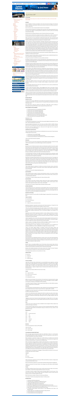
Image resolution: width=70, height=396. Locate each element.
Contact (40, 3)
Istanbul (15, 47)
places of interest (18, 43)
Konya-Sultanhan (16, 63)
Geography (14, 23)
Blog (15, 10)
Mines (49, 18)
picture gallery (18, 83)
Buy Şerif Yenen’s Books (18, 92)
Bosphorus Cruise (16, 49)
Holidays (15, 35)
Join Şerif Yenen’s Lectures (18, 90)
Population (14, 24)
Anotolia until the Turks (17, 20)
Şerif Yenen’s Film (35, 3)
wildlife (29, 19)
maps (18, 79)
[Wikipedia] (57, 4)
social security (52, 18)
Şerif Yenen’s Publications (27, 3)
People (15, 33)
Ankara (15, 65)
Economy (27, 17)
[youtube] (49, 4)
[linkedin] (55, 4)
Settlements (15, 34)
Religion (15, 32)
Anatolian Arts (16, 36)
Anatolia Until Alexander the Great (18, 19)
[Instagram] (47, 4)
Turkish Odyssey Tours (18, 88)
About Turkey (18, 15)
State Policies (14, 25)
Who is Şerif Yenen (19, 3)
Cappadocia (15, 64)
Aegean (14, 52)
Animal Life (27, 18)
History (14, 18)
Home (14, 3)
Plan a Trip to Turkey (18, 85)
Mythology (15, 39)
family (38, 18)
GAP (42, 18)
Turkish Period (15, 21)
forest (40, 18)
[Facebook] (51, 4)
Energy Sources (35, 18)
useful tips (18, 69)
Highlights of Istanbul (16, 48)
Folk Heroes (15, 38)
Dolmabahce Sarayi (16, 50)
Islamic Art (15, 37)
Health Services (45, 18)
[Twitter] (53, 4)
